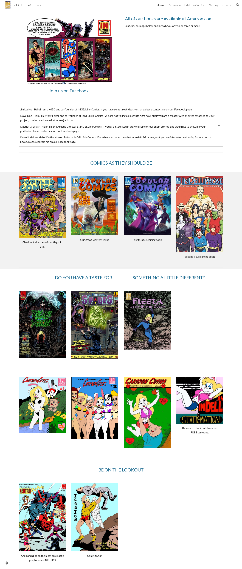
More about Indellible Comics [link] (186, 5)
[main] (68, 90)
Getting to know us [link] (220, 5)
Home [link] (160, 5)
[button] (237, 5)
